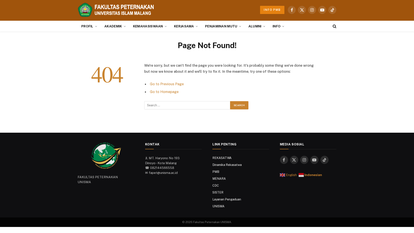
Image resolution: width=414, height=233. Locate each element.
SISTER (217, 192)
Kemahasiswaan (148, 26)
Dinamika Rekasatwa (227, 165)
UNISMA (218, 206)
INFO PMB (272, 9)
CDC (215, 185)
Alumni (255, 26)
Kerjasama (184, 26)
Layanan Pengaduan (226, 199)
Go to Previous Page (167, 84)
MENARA (219, 178)
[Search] (334, 26)
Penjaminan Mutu (221, 26)
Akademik (113, 26)
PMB (215, 171)
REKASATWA (222, 158)
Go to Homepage (164, 92)
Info (277, 26)
